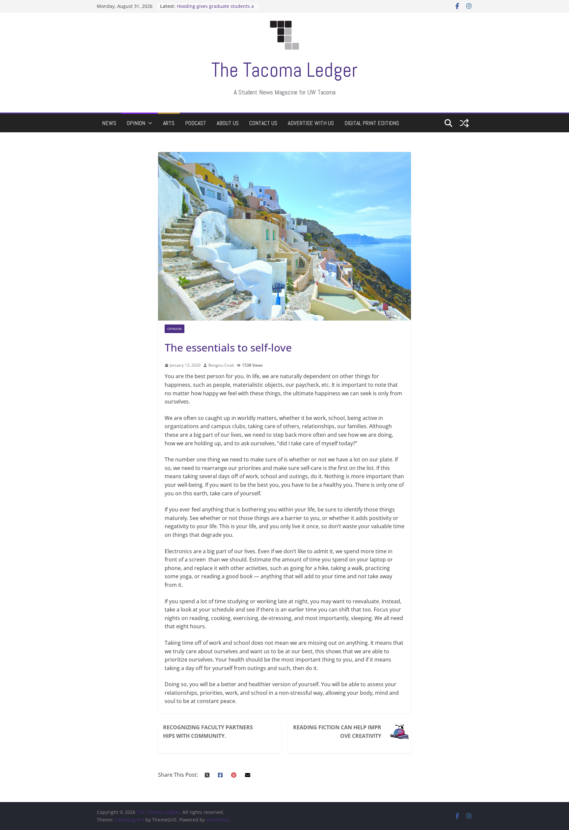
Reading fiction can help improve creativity (337, 731)
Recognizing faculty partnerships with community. (208, 731)
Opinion (136, 123)
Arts (169, 123)
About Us (228, 123)
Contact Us (263, 123)
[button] (148, 123)
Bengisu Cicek (221, 365)
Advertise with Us (311, 123)
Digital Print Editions (371, 123)
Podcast (195, 123)
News (109, 123)
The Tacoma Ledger (284, 70)
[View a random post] (464, 123)
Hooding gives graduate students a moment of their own (215, 9)
